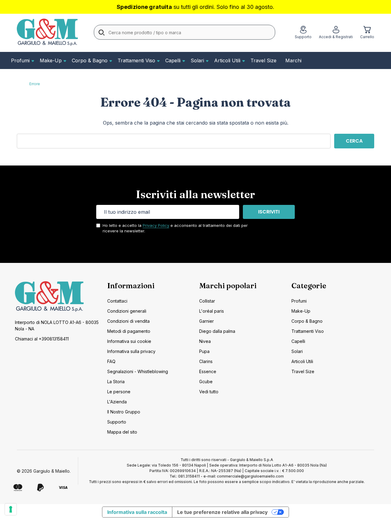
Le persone (118, 391)
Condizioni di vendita (128, 321)
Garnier (206, 321)
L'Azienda (117, 401)
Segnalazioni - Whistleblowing (137, 371)
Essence (207, 371)
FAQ (111, 361)
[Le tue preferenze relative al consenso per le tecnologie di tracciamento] (10, 509)
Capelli (173, 60)
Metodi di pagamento (128, 331)
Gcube (206, 381)
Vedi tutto (208, 391)
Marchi (293, 60)
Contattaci (117, 301)
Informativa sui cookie (129, 341)
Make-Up (51, 60)
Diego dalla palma (217, 331)
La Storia (116, 381)
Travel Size (263, 60)
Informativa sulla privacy (131, 351)
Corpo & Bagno (90, 60)
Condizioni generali (126, 311)
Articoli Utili (227, 60)
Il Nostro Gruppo (123, 411)
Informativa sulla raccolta (137, 512)
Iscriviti (269, 211)
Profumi (20, 60)
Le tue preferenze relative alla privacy (222, 512)
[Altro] (32, 60)
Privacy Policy (156, 225)
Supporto (116, 421)
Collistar (207, 301)
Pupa (204, 351)
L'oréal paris (211, 311)
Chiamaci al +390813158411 (42, 338)
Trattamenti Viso (136, 60)
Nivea (205, 341)
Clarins (206, 361)
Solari (197, 60)
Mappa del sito (122, 432)
